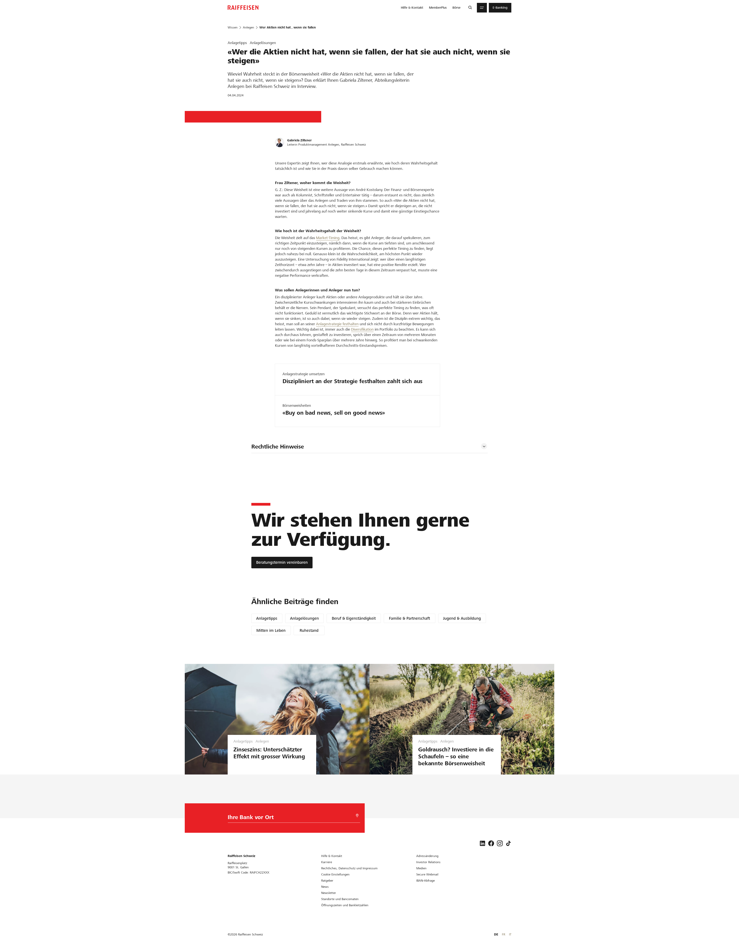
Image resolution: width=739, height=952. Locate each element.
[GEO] (357, 816)
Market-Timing (327, 238)
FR (503, 934)
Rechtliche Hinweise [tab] (277, 446)
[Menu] (482, 8)
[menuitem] (412, 8)
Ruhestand (309, 630)
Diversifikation (362, 329)
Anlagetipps (266, 618)
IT (510, 934)
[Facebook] (491, 843)
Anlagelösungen (304, 618)
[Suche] (470, 8)
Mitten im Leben (271, 630)
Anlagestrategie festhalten (337, 324)
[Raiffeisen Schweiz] (243, 7)
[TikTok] (508, 843)
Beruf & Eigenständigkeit (354, 618)
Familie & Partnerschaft (409, 618)
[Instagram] (500, 843)
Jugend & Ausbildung (462, 618)
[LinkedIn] (482, 843)
